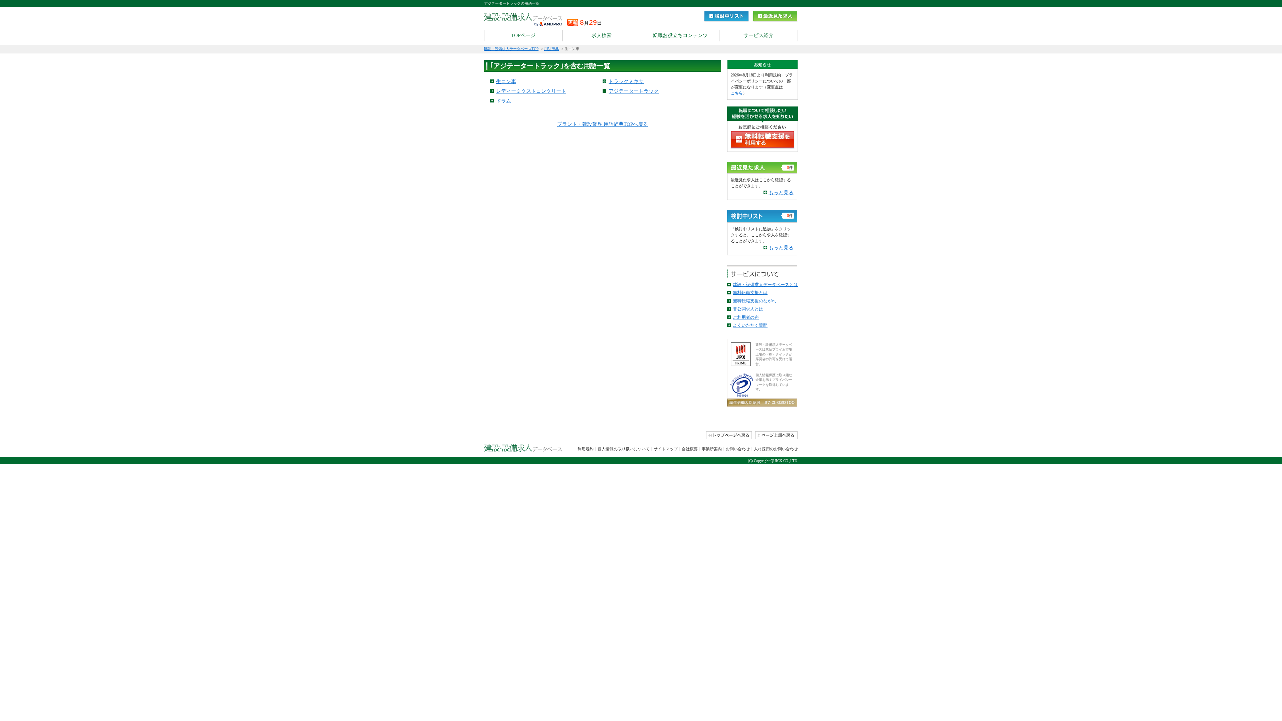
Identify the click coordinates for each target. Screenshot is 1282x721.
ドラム (503, 100)
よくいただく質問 (750, 325)
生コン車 (506, 81)
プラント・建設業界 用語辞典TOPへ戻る (602, 124)
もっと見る (781, 192)
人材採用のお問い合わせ (776, 449)
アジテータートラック (634, 91)
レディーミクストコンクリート (531, 91)
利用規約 (586, 449)
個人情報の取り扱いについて (624, 449)
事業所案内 (712, 449)
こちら (737, 93)
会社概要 (690, 449)
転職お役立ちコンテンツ (680, 35)
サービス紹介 (758, 35)
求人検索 (602, 35)
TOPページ (523, 35)
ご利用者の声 (746, 317)
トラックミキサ (626, 81)
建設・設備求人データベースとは (765, 284)
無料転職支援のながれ (754, 300)
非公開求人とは (748, 308)
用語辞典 (551, 49)
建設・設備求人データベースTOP (511, 49)
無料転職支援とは (750, 292)
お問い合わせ (738, 449)
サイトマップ (666, 449)
